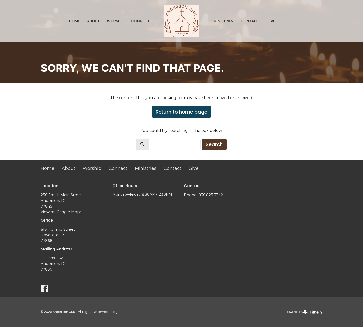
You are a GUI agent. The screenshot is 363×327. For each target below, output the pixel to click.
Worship (115, 20)
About (93, 20)
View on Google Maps (61, 212)
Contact (250, 20)
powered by (302, 316)
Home (74, 20)
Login (115, 312)
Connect (140, 20)
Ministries (223, 20)
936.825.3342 (211, 194)
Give (270, 20)
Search (214, 144)
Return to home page (181, 111)
